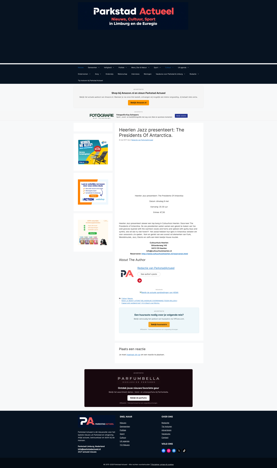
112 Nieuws (125, 445)
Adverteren (166, 430)
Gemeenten (92, 67)
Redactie (193, 74)
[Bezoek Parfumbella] (138, 380)
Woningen (147, 74)
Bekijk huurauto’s (159, 324)
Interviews (135, 74)
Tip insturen (167, 426)
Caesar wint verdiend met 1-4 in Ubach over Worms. (141, 303)
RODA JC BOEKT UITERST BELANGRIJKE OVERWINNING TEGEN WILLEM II (149, 301)
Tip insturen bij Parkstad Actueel (90, 80)
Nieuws (81, 67)
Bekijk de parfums (138, 398)
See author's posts (149, 274)
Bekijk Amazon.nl (138, 103)
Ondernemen (83, 74)
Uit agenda (182, 67)
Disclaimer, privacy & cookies (162, 464)
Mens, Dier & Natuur (139, 67)
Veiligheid (108, 67)
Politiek (121, 67)
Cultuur (168, 67)
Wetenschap (122, 74)
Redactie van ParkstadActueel (156, 268)
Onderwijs (109, 74)
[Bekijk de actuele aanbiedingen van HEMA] (159, 292)
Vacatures (166, 434)
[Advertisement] (138, 48)
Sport (156, 67)
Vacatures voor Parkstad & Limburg (169, 74)
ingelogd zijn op (133, 355)
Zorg (97, 74)
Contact (165, 437)
